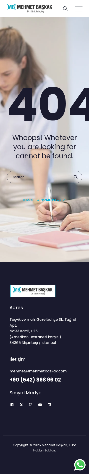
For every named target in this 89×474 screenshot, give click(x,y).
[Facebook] (12, 404)
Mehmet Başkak (54, 445)
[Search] (65, 8)
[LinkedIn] (49, 404)
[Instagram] (30, 404)
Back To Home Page (42, 199)
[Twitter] (21, 404)
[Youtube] (40, 404)
